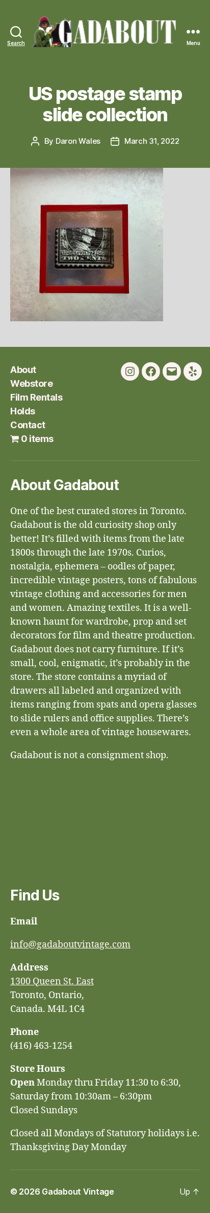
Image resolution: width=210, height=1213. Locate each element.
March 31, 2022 (151, 141)
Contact (27, 425)
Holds (22, 411)
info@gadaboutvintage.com (70, 945)
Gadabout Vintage (78, 1191)
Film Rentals (36, 397)
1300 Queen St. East (52, 981)
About (23, 369)
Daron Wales (78, 141)
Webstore (31, 383)
